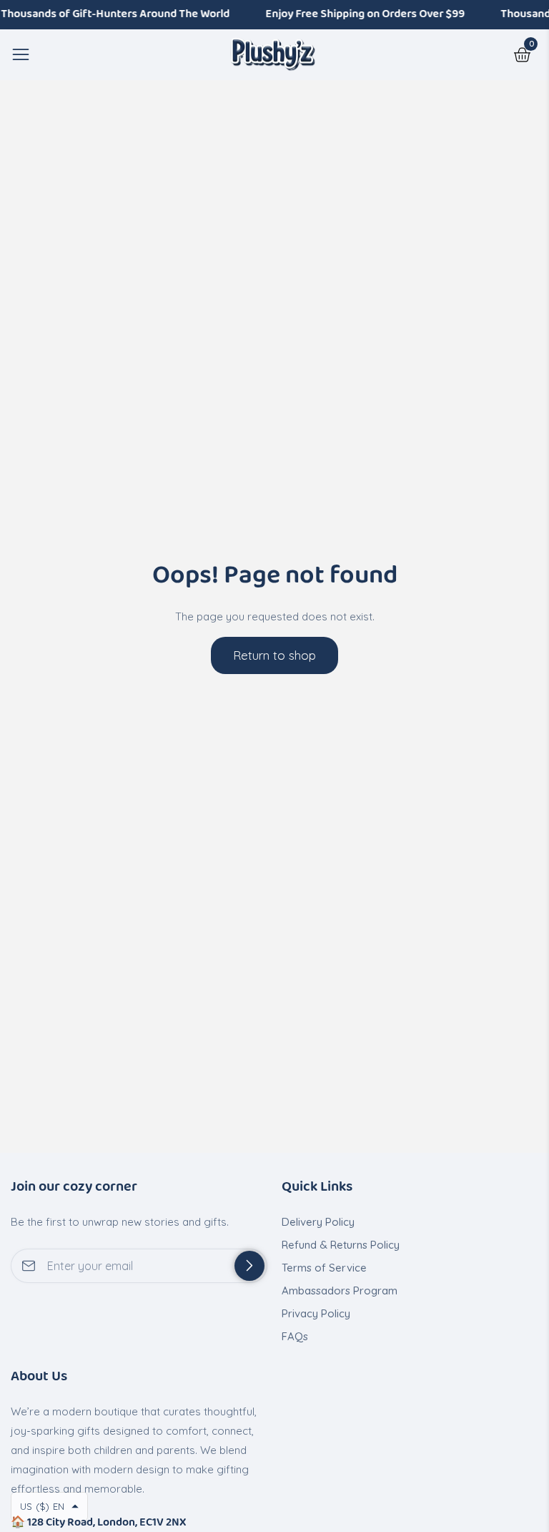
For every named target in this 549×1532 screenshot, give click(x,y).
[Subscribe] (249, 1266)
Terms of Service (324, 1267)
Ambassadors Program (339, 1290)
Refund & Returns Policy (341, 1245)
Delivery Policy (318, 1222)
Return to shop (274, 655)
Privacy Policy (316, 1313)
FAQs (295, 1336)
